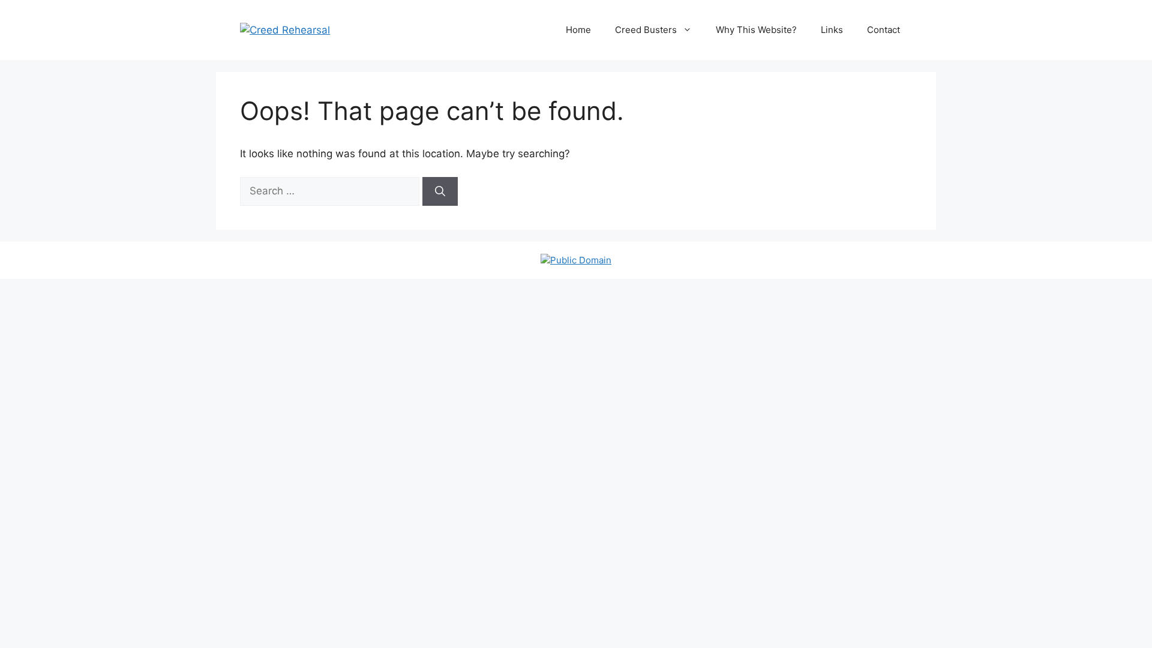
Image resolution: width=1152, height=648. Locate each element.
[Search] (440, 191)
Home (578, 29)
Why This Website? (756, 29)
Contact (883, 29)
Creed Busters (646, 29)
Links (832, 29)
